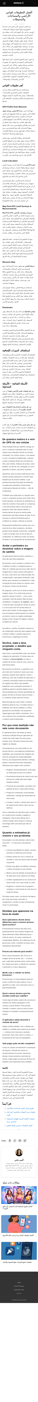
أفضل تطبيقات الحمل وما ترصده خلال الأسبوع (18, 1235)
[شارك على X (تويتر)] (25, 1141)
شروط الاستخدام (19, 1286)
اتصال (19, 1282)
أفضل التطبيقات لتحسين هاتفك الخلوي (19, 1125)
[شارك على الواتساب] (15, 1141)
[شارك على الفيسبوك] (10, 1141)
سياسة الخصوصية (19, 1289)
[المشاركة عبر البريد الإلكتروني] (20, 1141)
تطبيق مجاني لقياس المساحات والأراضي (20, 1108)
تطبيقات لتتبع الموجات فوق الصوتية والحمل (17, 1262)
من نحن (19, 1293)
